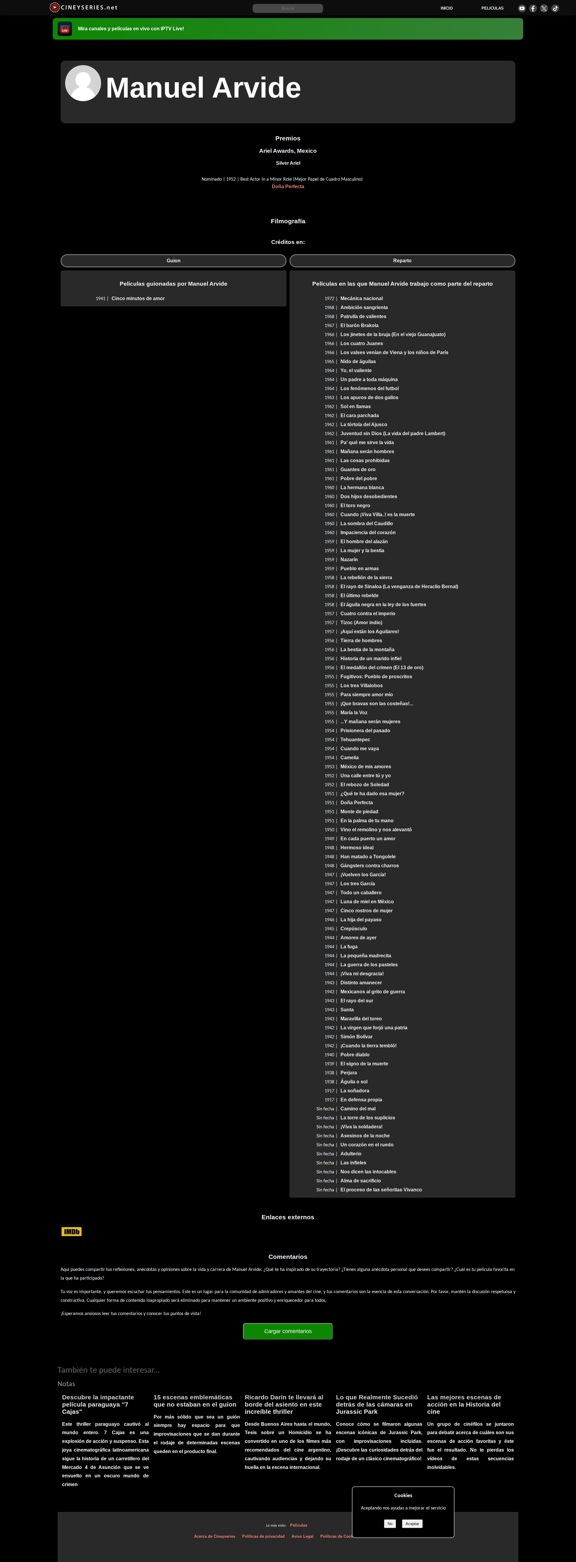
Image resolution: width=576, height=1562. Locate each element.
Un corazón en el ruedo (367, 1144)
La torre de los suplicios (367, 1117)
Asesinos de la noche (365, 1135)
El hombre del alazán (364, 541)
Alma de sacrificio (360, 1180)
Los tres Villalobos (361, 685)
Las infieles (353, 1162)
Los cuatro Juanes (361, 343)
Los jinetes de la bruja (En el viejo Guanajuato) (393, 334)
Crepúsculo (353, 928)
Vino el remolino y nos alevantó (376, 829)
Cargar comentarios (288, 1331)
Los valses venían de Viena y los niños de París (394, 352)
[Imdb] (71, 1231)
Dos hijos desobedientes (368, 496)
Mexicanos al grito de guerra (372, 991)
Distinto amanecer (361, 982)
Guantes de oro (358, 469)
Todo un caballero (361, 892)
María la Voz (354, 712)
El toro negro (355, 505)
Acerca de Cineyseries (214, 1536)
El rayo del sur (356, 1000)
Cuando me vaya (359, 748)
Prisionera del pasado (365, 730)
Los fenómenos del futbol (369, 388)
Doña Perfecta (288, 186)
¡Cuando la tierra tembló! (368, 1045)
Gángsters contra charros (369, 865)
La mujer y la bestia (362, 550)
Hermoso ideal (357, 847)
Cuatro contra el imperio (367, 613)
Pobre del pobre (358, 478)
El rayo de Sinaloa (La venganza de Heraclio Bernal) (399, 586)
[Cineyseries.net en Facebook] (533, 8)
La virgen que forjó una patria (373, 1027)
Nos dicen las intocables (368, 1171)
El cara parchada (359, 415)
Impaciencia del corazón (368, 532)
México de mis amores (365, 766)
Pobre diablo (355, 1054)
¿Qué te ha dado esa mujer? (372, 793)
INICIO (447, 8)
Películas (298, 1525)
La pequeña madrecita (365, 955)
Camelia (349, 757)
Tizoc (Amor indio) (361, 622)
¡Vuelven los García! (363, 874)
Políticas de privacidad (263, 1536)
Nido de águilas (358, 361)
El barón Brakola (359, 325)
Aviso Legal (303, 1536)
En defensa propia (361, 1099)
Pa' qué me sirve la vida (367, 442)
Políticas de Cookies (339, 1536)
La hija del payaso (361, 919)
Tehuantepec (355, 739)
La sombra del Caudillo (366, 523)
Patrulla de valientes (363, 316)
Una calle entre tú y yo (365, 775)
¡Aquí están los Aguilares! (369, 631)
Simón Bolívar (356, 1036)
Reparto (402, 260)
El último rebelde (359, 595)
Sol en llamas (355, 406)
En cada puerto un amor (367, 838)
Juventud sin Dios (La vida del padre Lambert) (392, 433)
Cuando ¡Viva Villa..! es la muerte (377, 514)
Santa (347, 1009)
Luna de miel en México (367, 901)
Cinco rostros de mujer (366, 910)
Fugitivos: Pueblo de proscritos (376, 676)
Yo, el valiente (356, 370)
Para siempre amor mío (366, 694)
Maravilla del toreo (361, 1018)
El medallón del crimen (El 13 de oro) (381, 667)
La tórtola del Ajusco (363, 424)
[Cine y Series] (83, 11)
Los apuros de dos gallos (369, 397)
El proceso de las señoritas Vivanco (381, 1189)
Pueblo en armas (359, 568)
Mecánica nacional (361, 298)
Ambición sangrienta (364, 307)
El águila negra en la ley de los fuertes (383, 604)
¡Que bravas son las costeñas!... (376, 703)
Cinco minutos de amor (138, 298)
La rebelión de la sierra (366, 577)
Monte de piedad (359, 811)
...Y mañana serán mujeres (370, 721)
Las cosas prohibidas (365, 460)
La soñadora (354, 1090)
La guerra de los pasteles (369, 964)
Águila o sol (354, 1081)
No (390, 1523)
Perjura (348, 1072)
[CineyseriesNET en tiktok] (555, 8)
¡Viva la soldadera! (361, 1126)
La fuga (349, 946)
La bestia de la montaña (367, 649)
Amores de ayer (358, 937)
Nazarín (349, 559)
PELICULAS (493, 8)
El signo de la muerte (364, 1063)
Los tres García (357, 883)
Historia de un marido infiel (370, 658)
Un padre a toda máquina (369, 379)
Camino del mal (358, 1108)
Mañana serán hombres (367, 451)
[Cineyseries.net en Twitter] (544, 8)
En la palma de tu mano (367, 820)
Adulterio (351, 1153)
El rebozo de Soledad (364, 784)
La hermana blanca (362, 487)
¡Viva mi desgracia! (362, 973)
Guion (174, 260)
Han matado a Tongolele (368, 856)
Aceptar (412, 1523)
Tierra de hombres (361, 640)
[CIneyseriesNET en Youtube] (522, 8)
